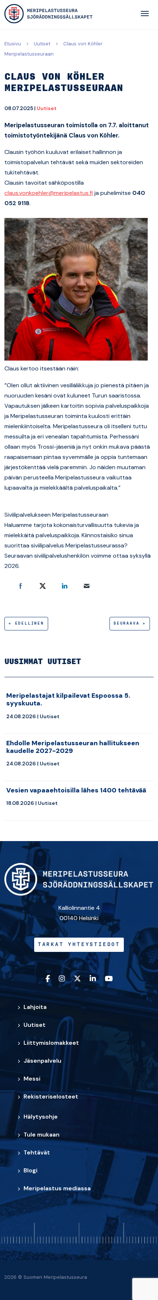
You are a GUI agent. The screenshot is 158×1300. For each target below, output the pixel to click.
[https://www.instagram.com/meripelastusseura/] (62, 979)
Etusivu (12, 44)
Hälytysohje (41, 1116)
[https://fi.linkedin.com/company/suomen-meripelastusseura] (93, 979)
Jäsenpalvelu (42, 1061)
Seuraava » (130, 623)
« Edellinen (26, 623)
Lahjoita (35, 1007)
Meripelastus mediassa (57, 1188)
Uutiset (42, 44)
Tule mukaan (42, 1134)
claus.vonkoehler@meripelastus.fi (48, 193)
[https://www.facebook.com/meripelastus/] (48, 979)
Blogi (30, 1170)
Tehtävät (37, 1152)
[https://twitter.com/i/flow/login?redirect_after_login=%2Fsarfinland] (77, 979)
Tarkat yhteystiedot (79, 944)
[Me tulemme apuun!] (48, 13)
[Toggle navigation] (145, 13)
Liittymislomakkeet (51, 1043)
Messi (32, 1078)
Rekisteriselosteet (51, 1096)
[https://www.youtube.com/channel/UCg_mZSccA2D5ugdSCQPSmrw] (108, 979)
